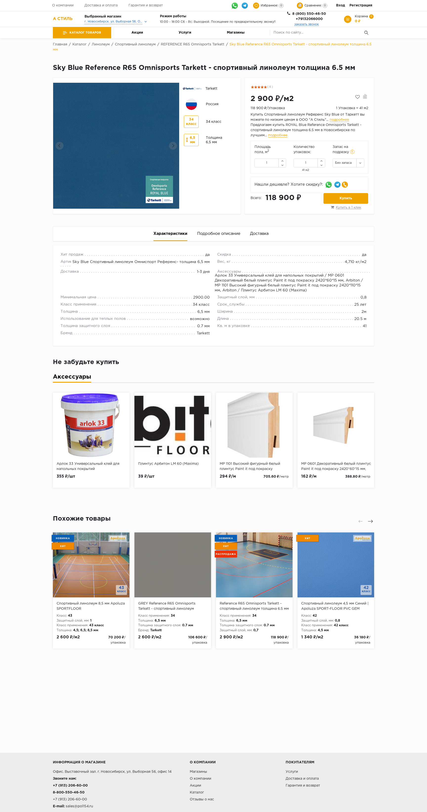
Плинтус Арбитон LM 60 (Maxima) (274, 290)
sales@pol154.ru (79, 806)
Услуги (185, 32)
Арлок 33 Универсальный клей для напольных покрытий (269, 275)
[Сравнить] (365, 97)
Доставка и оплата (101, 5)
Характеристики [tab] (170, 234)
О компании (63, 5)
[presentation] (60, 146)
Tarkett (203, 333)
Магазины (236, 32)
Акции (137, 32)
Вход (340, 5)
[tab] (72, 378)
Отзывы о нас (202, 799)
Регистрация (360, 5)
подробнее (339, 119)
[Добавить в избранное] (357, 97)
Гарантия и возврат (145, 5)
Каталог (197, 792)
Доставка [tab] (259, 234)
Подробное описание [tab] (218, 234)
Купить (346, 198)
